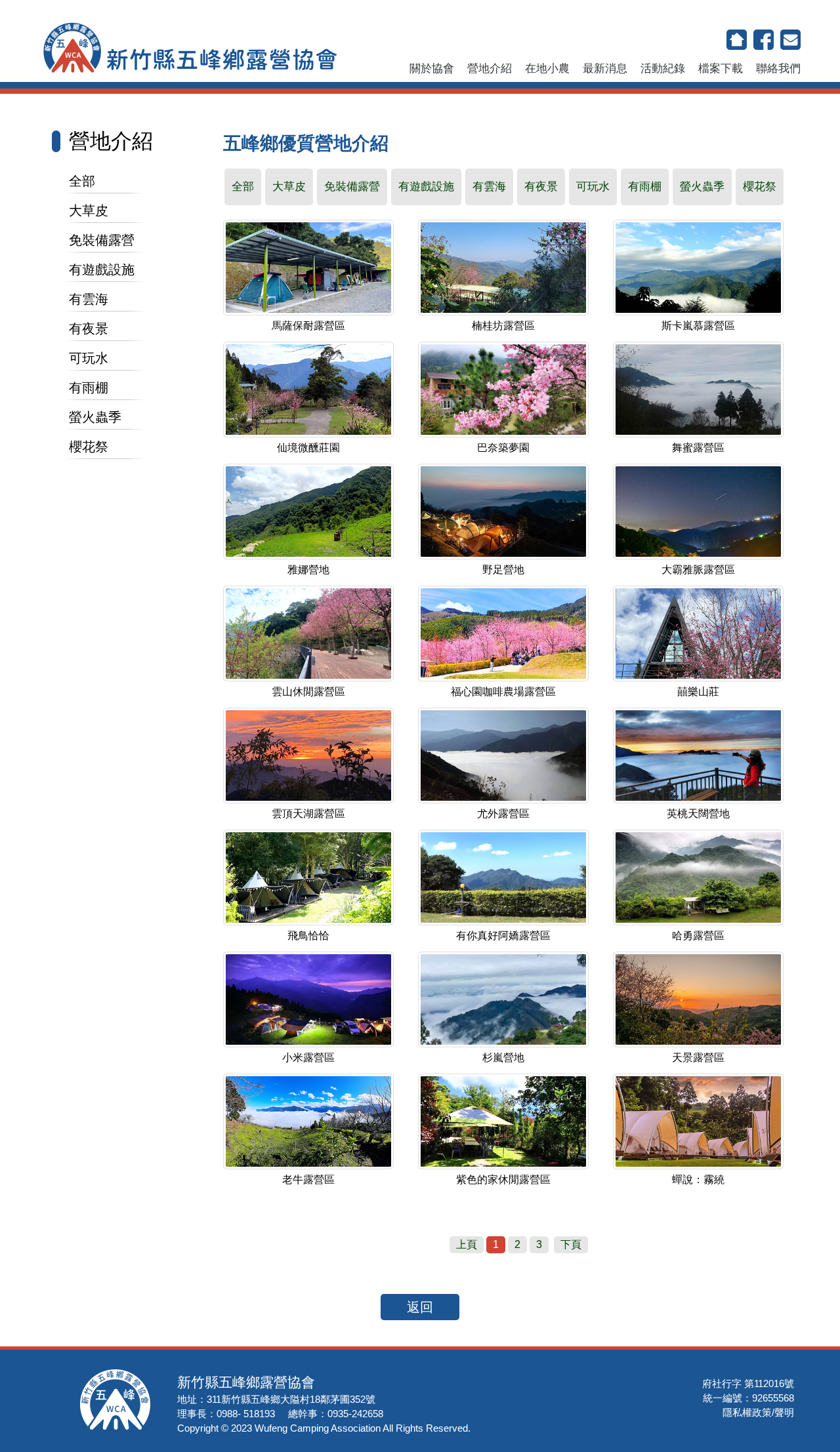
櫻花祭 (88, 446)
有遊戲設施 (102, 269)
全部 (82, 181)
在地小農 (547, 68)
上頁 (466, 1244)
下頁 (570, 1244)
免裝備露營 (102, 240)
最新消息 (605, 68)
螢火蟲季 (95, 417)
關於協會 (432, 68)
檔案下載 (720, 68)
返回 (420, 1307)
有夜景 (88, 328)
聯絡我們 (778, 68)
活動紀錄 (662, 68)
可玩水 (88, 358)
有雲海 (88, 299)
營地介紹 (489, 68)
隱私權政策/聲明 (758, 1412)
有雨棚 (88, 387)
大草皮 (88, 210)
